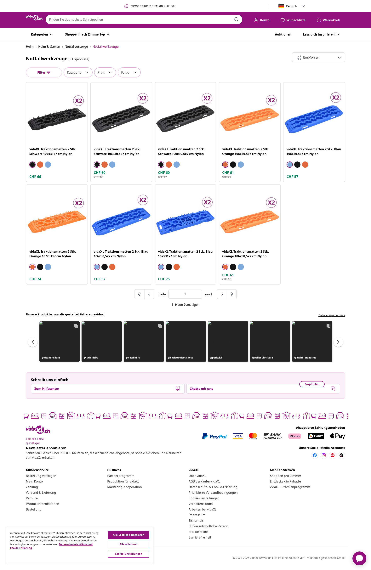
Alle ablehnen (129, 544)
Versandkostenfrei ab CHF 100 (152, 6)
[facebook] (315, 455)
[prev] (149, 294)
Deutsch (291, 6)
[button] (59, 341)
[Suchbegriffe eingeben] (236, 19)
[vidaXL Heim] (34, 17)
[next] (222, 294)
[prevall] (140, 294)
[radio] (32, 164)
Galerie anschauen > (331, 315)
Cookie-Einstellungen (204, 498)
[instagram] (324, 455)
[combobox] (144, 19)
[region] (79, 545)
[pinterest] (332, 455)
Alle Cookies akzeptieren (128, 535)
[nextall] (231, 294)
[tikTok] (341, 455)
